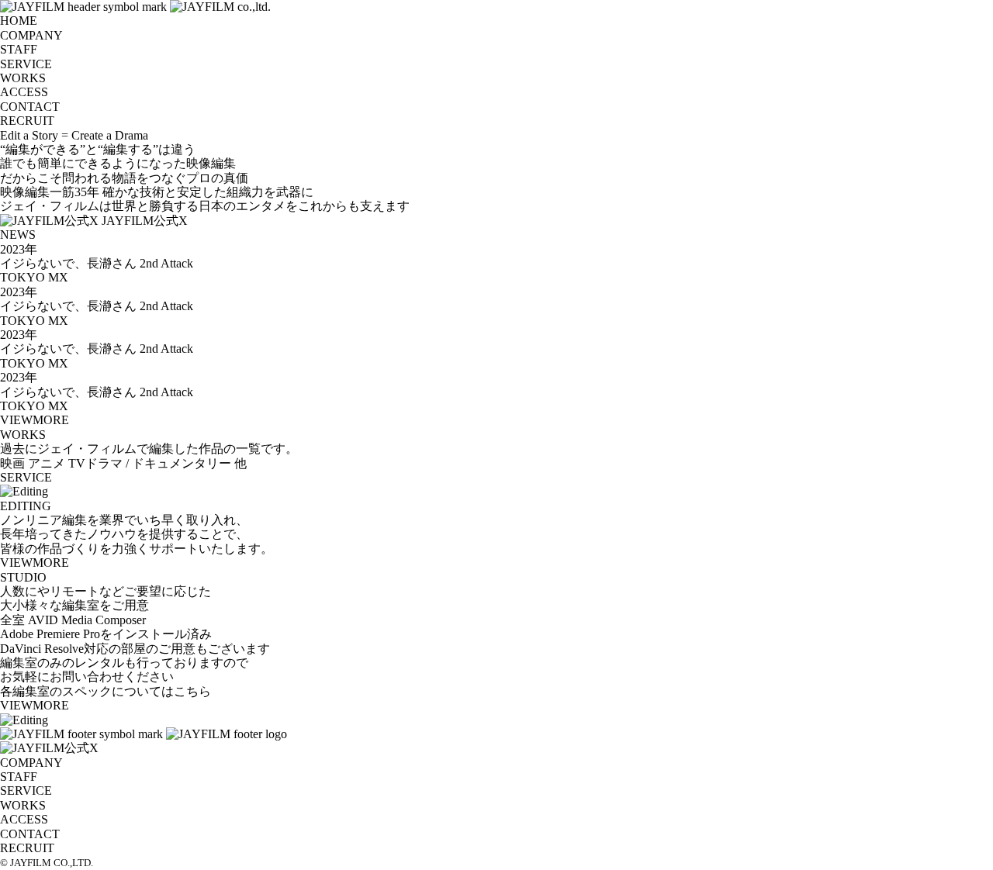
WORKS (23, 78)
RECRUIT (27, 120)
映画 (12, 463)
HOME (18, 20)
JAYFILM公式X (145, 220)
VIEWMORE (34, 419)
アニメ (46, 463)
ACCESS (24, 91)
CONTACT (30, 106)
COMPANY (31, 35)
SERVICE (26, 64)
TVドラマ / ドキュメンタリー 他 (157, 463)
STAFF (18, 49)
